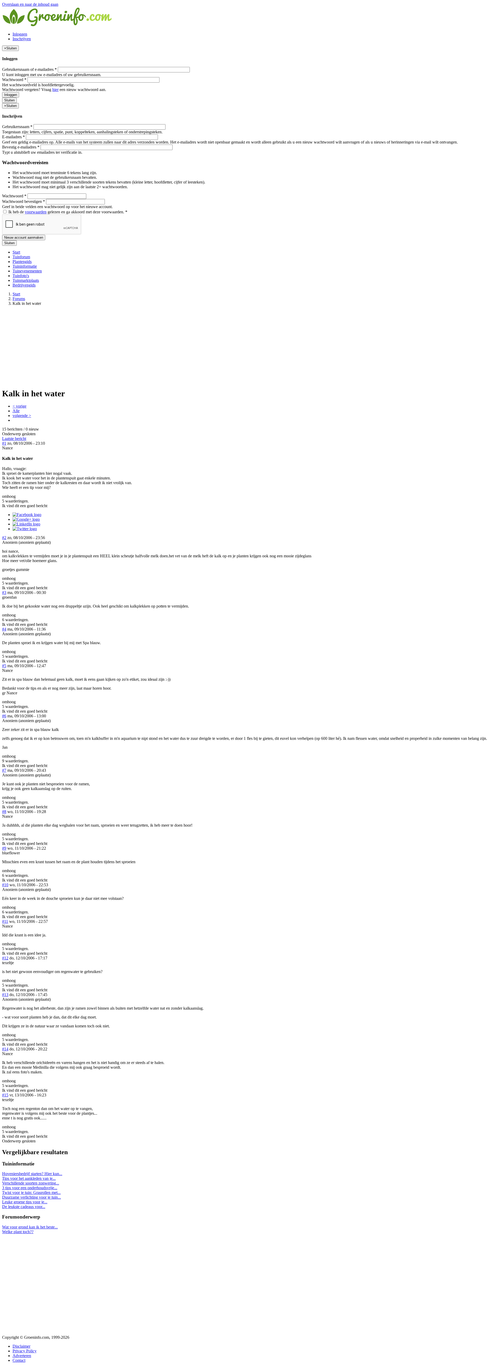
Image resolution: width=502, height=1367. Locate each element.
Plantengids (22, 261)
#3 (4, 592)
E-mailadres (13, 137)
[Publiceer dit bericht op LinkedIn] (26, 524)
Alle (16, 411)
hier (55, 89)
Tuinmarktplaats (26, 280)
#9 (4, 848)
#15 (5, 1095)
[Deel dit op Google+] (26, 519)
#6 (4, 716)
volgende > (22, 415)
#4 (4, 629)
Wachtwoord (14, 79)
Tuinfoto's (21, 275)
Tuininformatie (25, 266)
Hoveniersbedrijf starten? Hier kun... (32, 1173)
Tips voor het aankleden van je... (29, 1178)
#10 (5, 885)
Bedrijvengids (24, 285)
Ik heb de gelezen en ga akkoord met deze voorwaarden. (67, 212)
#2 (4, 537)
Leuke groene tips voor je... (24, 1202)
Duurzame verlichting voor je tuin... (31, 1197)
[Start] (57, 25)
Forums (19, 298)
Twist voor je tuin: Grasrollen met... (31, 1192)
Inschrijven (22, 39)
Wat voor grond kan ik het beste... (30, 1227)
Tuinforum (21, 257)
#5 (4, 666)
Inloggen (20, 34)
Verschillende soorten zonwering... (30, 1183)
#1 (4, 443)
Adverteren (22, 1355)
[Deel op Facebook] (27, 514)
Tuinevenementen (27, 271)
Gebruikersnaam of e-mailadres (29, 69)
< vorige (19, 406)
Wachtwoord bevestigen (23, 201)
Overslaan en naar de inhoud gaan (30, 4)
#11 (5, 921)
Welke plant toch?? (17, 1231)
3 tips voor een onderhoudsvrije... (29, 1188)
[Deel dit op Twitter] (25, 529)
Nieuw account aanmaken (23, 237)
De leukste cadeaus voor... (23, 1206)
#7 (4, 770)
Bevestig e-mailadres (20, 147)
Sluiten (9, 100)
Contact (19, 1360)
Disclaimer (21, 1346)
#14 (5, 1049)
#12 (5, 958)
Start (16, 252)
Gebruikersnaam (17, 126)
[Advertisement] (251, 346)
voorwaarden (36, 212)
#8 (4, 811)
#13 (5, 994)
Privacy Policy (25, 1351)
